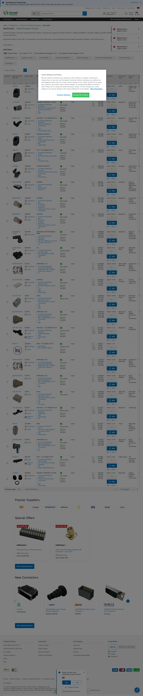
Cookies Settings (63, 95)
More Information (96, 89)
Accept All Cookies (80, 95)
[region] (72, 85)
